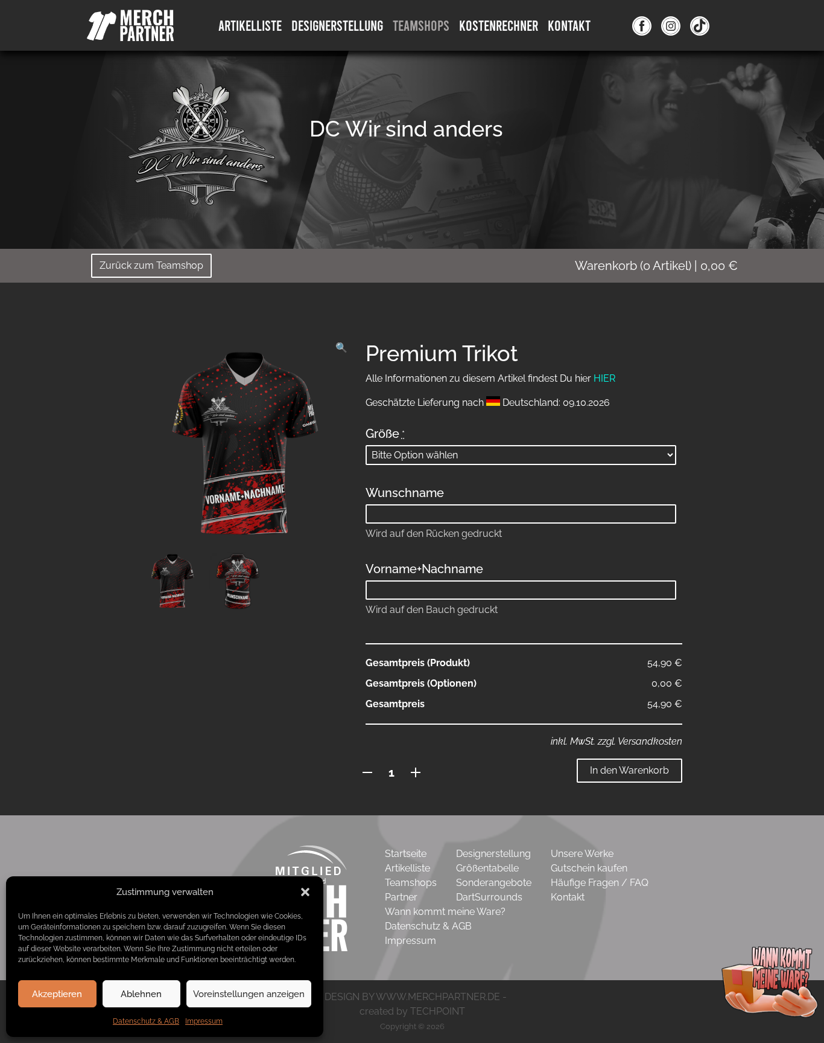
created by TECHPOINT (412, 1011)
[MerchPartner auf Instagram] (670, 25)
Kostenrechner (498, 25)
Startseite (405, 853)
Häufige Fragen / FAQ (599, 882)
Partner (401, 897)
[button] (305, 892)
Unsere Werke (582, 853)
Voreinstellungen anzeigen (249, 994)
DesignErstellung (337, 25)
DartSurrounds (489, 897)
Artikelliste (250, 25)
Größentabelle (487, 868)
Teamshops (421, 25)
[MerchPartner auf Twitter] (699, 25)
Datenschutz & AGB (146, 1021)
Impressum (204, 1021)
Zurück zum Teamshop (151, 265)
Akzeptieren (57, 994)
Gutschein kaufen (589, 868)
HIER (604, 378)
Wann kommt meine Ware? (445, 911)
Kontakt (569, 25)
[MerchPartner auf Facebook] (641, 25)
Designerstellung (493, 853)
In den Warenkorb (629, 770)
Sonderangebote (493, 882)
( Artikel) (656, 265)
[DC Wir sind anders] (200, 147)
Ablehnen (141, 994)
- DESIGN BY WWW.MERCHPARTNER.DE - (412, 997)
